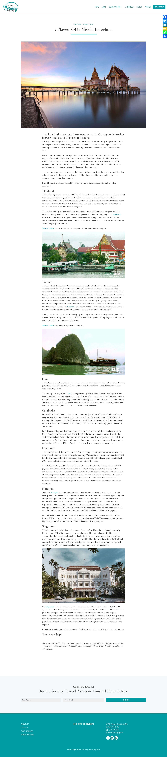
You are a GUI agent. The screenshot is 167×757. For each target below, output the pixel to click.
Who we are (25, 724)
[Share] (165, 36)
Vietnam (70, 306)
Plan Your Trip (159, 7)
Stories (139, 7)
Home (97, 7)
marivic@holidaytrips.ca (115, 732)
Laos (68, 393)
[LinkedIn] (165, 25)
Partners (148, 7)
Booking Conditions (27, 735)
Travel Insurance (27, 731)
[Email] (165, 28)
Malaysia (54, 492)
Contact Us (24, 727)
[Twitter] (165, 21)
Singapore (50, 606)
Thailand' (117, 214)
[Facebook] (165, 17)
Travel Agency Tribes (94, 749)
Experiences (129, 7)
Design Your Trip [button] (114, 7)
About (104, 7)
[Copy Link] (165, 32)
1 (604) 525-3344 (113, 729)
